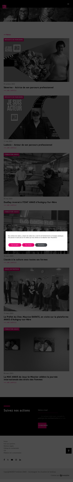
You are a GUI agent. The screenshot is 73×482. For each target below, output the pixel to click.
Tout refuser (28, 245)
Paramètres (41, 245)
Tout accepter (15, 245)
